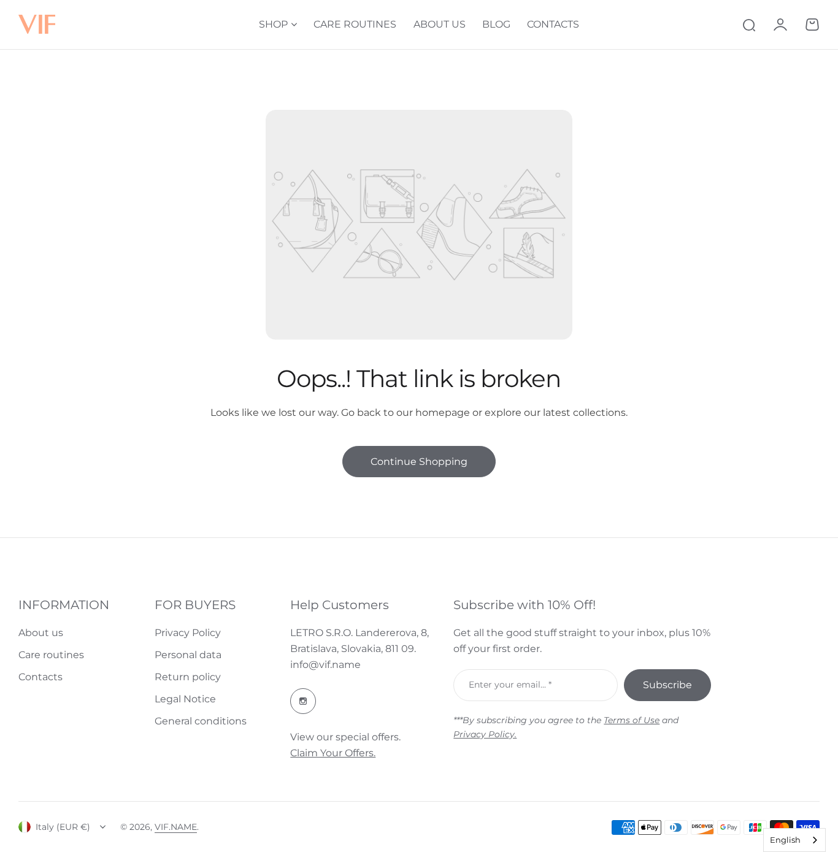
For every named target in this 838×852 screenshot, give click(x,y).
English (785, 840)
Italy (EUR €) (63, 826)
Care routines (51, 655)
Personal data (188, 655)
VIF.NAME (176, 826)
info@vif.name (325, 664)
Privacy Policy (188, 633)
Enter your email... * (510, 684)
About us (40, 633)
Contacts (40, 677)
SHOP (273, 24)
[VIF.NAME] (36, 25)
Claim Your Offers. (332, 753)
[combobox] (794, 840)
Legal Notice (185, 699)
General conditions (201, 721)
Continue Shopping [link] (419, 461)
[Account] (780, 24)
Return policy (188, 677)
